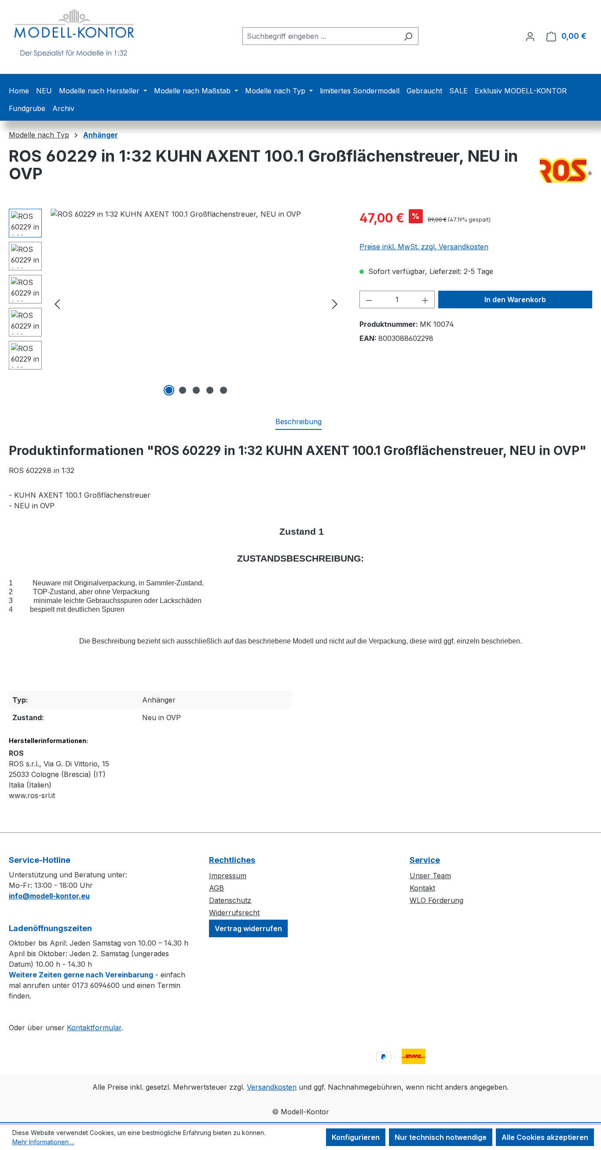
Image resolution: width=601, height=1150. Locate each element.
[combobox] (320, 36)
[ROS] (565, 169)
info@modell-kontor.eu (49, 895)
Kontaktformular (94, 1027)
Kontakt (422, 888)
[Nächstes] (334, 303)
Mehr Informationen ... (43, 1142)
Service (425, 860)
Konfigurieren (356, 1137)
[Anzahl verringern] (368, 299)
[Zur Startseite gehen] (75, 34)
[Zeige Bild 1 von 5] (168, 390)
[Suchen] (408, 36)
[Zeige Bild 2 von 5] (182, 390)
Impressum (227, 875)
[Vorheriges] (57, 303)
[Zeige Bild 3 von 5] (196, 390)
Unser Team (430, 875)
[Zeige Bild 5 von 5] (223, 390)
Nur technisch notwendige (441, 1137)
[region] (175, 303)
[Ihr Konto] (530, 36)
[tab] (298, 422)
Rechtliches (232, 860)
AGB (216, 888)
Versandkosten (272, 1087)
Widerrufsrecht (234, 912)
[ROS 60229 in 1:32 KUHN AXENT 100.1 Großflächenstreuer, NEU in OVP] (196, 303)
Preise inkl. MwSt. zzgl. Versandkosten (423, 246)
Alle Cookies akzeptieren (545, 1137)
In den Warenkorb (515, 299)
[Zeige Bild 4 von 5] (209, 390)
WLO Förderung (436, 900)
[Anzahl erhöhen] (425, 299)
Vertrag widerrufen (248, 928)
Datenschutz (230, 900)
